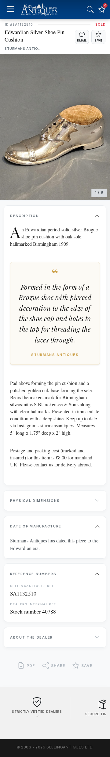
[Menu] (10, 10)
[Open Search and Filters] (90, 9)
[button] (82, 37)
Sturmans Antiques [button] (23, 49)
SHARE (58, 665)
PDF (31, 665)
